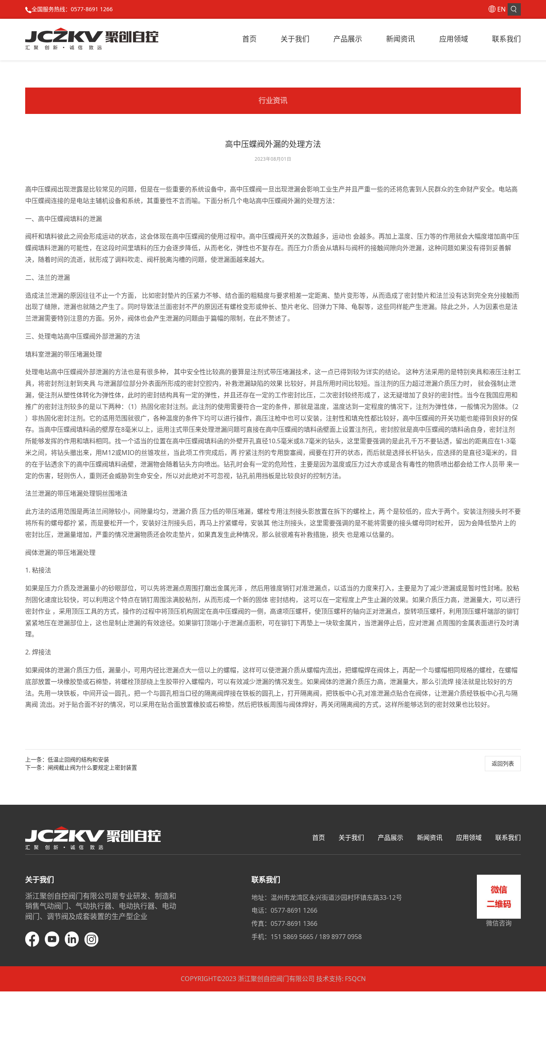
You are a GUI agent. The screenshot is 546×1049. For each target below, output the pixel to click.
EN (501, 9)
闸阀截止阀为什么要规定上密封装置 (92, 767)
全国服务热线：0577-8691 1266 (72, 9)
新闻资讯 (400, 39)
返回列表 (503, 763)
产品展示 (347, 39)
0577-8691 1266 (294, 910)
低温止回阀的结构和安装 (78, 759)
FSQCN (355, 978)
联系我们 (506, 39)
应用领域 (453, 39)
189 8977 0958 (340, 936)
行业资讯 (273, 100)
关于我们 (295, 39)
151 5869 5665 (292, 936)
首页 (249, 39)
